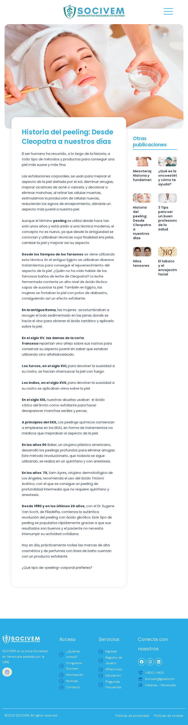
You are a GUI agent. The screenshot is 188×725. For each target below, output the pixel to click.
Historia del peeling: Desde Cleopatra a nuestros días (142, 222)
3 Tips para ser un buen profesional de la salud (168, 218)
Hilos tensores (141, 263)
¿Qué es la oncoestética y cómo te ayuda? (170, 178)
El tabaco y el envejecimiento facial (172, 268)
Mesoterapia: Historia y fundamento (145, 175)
